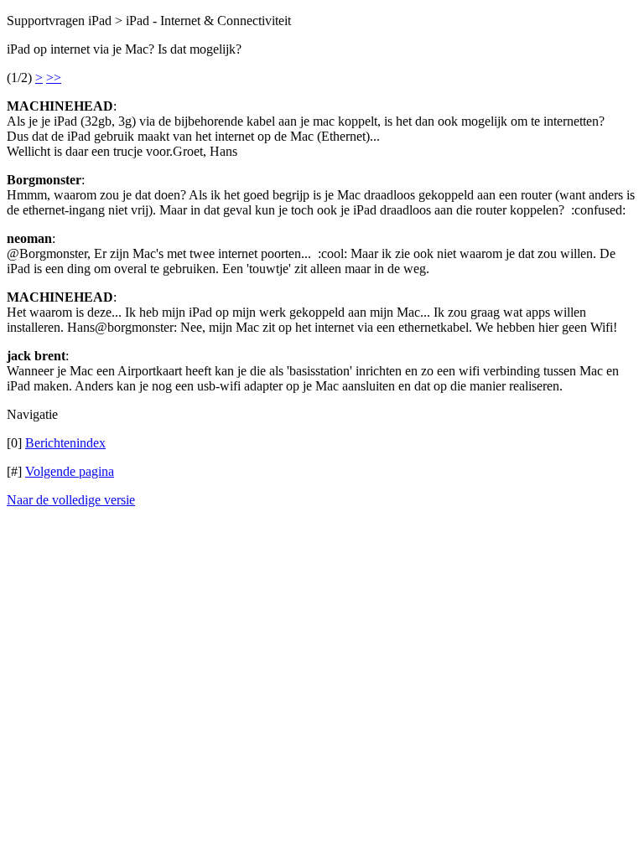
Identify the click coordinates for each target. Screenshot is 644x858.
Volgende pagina (69, 471)
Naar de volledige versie (71, 500)
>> (53, 77)
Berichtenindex (65, 443)
